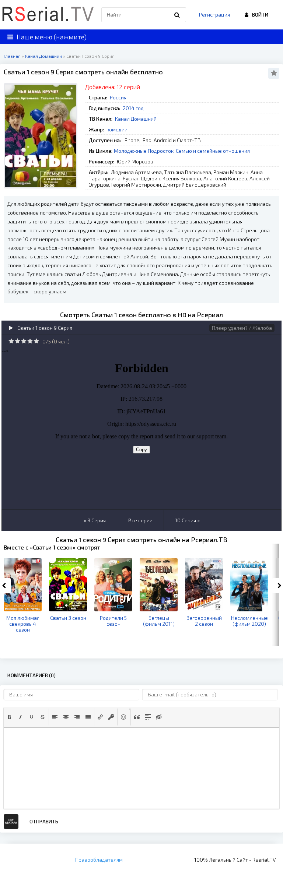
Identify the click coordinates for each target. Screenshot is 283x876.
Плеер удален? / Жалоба (242, 328)
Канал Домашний (136, 119)
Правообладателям (99, 859)
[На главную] (48, 14)
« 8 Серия (95, 520)
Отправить (43, 821)
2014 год (133, 108)
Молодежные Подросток (144, 151)
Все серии (140, 520)
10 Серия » (187, 520)
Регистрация (214, 14)
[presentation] (9, 717)
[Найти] (177, 14)
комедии (116, 129)
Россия (118, 97)
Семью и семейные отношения (213, 151)
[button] (9, 717)
